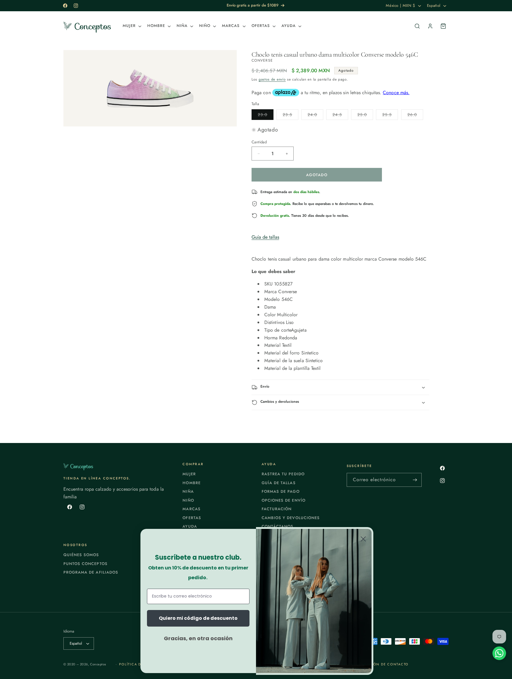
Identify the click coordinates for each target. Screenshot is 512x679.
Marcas (191, 509)
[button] (131, 26)
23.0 (265, 115)
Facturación (277, 509)
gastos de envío (272, 79)
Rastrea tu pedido (283, 474)
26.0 (415, 115)
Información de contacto (380, 664)
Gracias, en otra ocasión (198, 638)
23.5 (290, 115)
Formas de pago (281, 491)
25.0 (365, 115)
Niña (188, 491)
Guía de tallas (265, 237)
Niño (188, 500)
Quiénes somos (81, 555)
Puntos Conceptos (85, 563)
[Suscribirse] (414, 480)
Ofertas (192, 518)
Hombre (191, 483)
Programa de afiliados (90, 572)
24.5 (340, 115)
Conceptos (98, 664)
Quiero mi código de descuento (198, 618)
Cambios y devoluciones (291, 518)
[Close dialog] (363, 539)
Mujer (189, 474)
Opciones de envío (283, 500)
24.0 (315, 115)
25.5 (390, 115)
